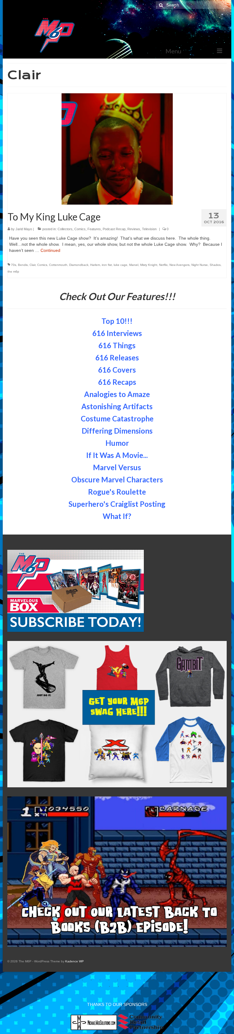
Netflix (163, 265)
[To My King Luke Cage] (117, 148)
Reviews (133, 229)
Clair (32, 265)
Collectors (65, 229)
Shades (215, 265)
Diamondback (78, 265)
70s (13, 265)
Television (149, 229)
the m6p (13, 271)
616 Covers (117, 369)
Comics (80, 229)
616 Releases (117, 357)
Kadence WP (74, 961)
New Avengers (179, 265)
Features (94, 229)
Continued (50, 250)
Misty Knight (148, 265)
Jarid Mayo (24, 229)
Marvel (133, 265)
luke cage (120, 265)
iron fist (107, 265)
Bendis (23, 265)
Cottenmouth (58, 265)
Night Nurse (199, 265)
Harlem (95, 265)
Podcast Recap (114, 229)
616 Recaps (117, 381)
